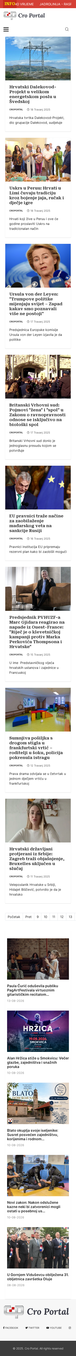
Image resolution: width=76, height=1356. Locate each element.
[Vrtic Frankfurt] (38, 709)
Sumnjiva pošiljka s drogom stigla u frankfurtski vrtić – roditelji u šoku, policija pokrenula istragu (36, 748)
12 (62, 917)
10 (45, 917)
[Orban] (38, 487)
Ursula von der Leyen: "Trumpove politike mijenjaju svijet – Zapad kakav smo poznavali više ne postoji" (35, 304)
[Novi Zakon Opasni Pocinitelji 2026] (38, 1175)
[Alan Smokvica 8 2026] (38, 1031)
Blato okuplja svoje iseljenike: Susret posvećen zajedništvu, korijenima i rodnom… (32, 1134)
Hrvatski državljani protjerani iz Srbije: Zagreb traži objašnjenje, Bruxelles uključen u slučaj (36, 859)
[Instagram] (70, 1327)
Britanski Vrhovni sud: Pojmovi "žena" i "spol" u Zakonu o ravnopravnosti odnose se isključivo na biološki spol (37, 415)
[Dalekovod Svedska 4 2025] (38, 58)
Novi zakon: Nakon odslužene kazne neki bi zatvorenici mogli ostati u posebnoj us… (33, 1206)
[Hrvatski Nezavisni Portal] (25, 15)
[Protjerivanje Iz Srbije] (38, 820)
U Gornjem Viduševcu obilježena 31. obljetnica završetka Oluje (38, 1277)
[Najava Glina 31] (38, 1247)
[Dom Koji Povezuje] (38, 1103)
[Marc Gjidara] (38, 588)
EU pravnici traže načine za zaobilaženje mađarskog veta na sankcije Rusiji (36, 523)
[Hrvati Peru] (38, 159)
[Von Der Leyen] (38, 265)
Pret (28, 917)
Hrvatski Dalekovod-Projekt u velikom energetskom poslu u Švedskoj (32, 94)
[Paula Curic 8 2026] (38, 959)
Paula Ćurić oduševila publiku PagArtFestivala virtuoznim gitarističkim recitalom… (32, 990)
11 (53, 917)
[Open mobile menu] (6, 29)
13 (70, 917)
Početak (14, 917)
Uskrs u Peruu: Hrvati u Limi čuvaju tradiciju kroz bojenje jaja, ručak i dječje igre (36, 195)
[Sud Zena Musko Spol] (38, 376)
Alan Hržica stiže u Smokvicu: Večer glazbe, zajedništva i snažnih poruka (38, 1062)
